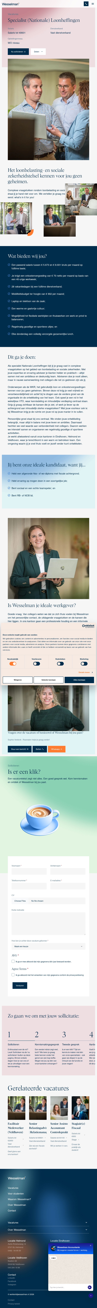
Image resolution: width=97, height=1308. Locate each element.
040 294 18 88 (14, 1267)
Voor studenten (16, 1193)
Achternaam (56, 865)
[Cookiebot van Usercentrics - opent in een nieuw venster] (84, 626)
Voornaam (16, 865)
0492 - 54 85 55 (14, 1250)
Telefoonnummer (19, 880)
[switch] (36, 664)
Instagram (12, 1284)
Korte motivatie (18, 910)
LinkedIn (11, 1278)
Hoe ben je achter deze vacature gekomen (30, 940)
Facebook (12, 1281)
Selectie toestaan (49, 680)
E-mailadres (56, 880)
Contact (12, 1210)
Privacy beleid (14, 1303)
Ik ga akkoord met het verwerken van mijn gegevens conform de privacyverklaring (50, 975)
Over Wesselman (17, 1204)
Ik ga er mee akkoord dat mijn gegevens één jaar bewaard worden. (43, 961)
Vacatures (13, 14)
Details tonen (84, 672)
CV (13, 895)
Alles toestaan (79, 680)
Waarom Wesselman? (19, 1199)
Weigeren (18, 680)
